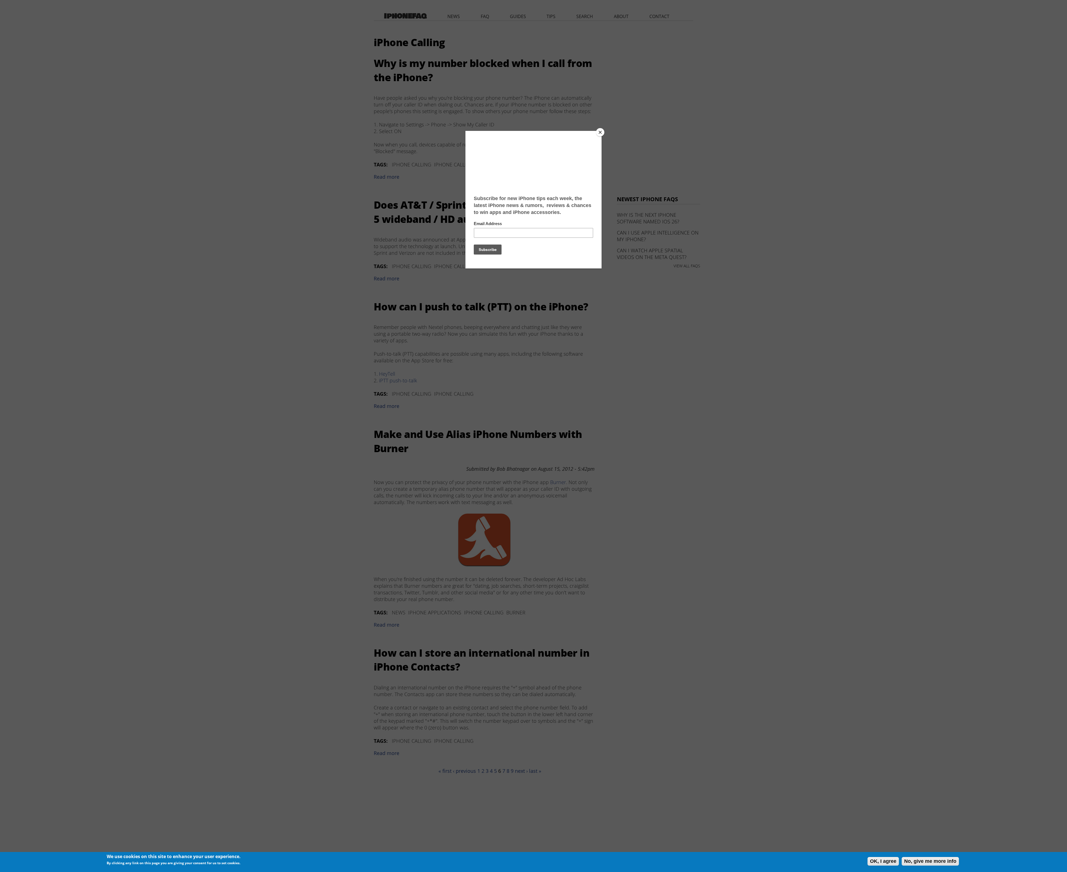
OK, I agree (883, 861)
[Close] (600, 132)
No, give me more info (930, 861)
